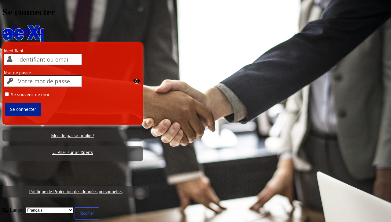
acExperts (23, 30)
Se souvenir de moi (30, 94)
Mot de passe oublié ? (72, 135)
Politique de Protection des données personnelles (75, 191)
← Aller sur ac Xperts (72, 152)
